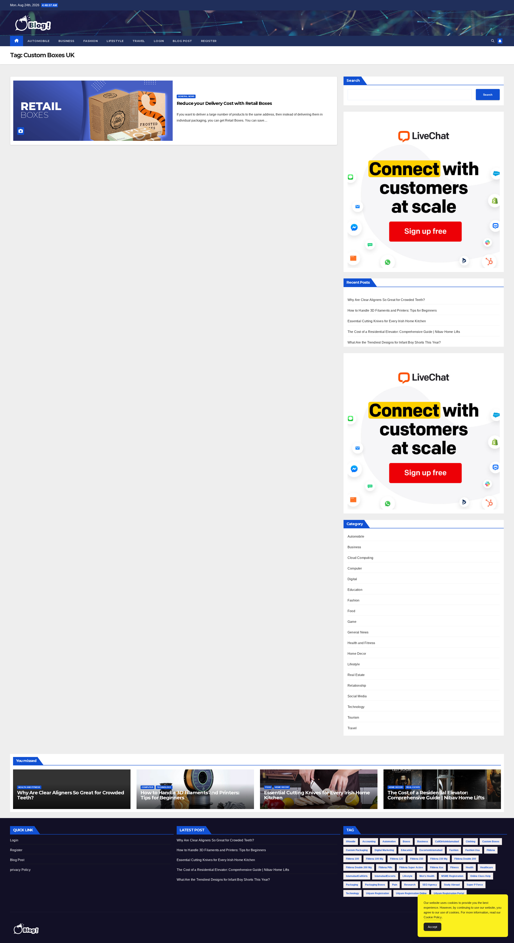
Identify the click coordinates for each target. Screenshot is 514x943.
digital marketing (384, 850)
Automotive (389, 841)
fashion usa (472, 850)
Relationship (357, 685)
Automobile (39, 41)
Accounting (368, 841)
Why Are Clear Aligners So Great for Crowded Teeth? (386, 300)
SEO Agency (429, 884)
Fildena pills (385, 867)
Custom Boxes (490, 841)
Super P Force (475, 884)
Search (353, 80)
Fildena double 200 (465, 858)
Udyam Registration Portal (449, 893)
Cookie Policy (433, 917)
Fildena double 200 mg (359, 867)
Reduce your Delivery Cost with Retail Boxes (224, 103)
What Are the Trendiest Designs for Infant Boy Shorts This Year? (394, 342)
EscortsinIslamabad (430, 850)
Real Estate (356, 675)
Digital (352, 579)
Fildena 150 (416, 858)
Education (355, 589)
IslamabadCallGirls (357, 876)
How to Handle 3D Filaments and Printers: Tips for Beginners (392, 310)
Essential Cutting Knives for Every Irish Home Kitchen (387, 321)
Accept (432, 927)
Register (209, 41)
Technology (356, 707)
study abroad (452, 884)
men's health (426, 876)
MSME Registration (452, 876)
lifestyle (407, 876)
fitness (454, 867)
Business (66, 41)
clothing (470, 841)
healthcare (486, 867)
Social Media (357, 696)
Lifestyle (115, 41)
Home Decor (357, 653)
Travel (139, 41)
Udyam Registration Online (411, 893)
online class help (480, 876)
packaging (352, 884)
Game (352, 621)
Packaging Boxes (375, 884)
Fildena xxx (436, 867)
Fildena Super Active (411, 867)
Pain (394, 884)
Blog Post (182, 41)
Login (159, 41)
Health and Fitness (361, 643)
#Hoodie (350, 841)
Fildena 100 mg (374, 858)
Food (351, 611)
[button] (492, 41)
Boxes (406, 841)
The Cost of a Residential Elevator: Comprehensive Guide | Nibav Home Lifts (404, 331)
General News (186, 96)
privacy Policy (20, 869)
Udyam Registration (377, 893)
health (469, 867)
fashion (453, 850)
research (409, 884)
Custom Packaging (357, 850)
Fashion (90, 41)
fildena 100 (352, 858)
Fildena (491, 850)
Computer (355, 568)
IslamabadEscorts (385, 876)
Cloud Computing (360, 557)
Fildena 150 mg (438, 858)
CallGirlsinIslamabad (447, 841)
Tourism (353, 717)
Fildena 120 (396, 858)
